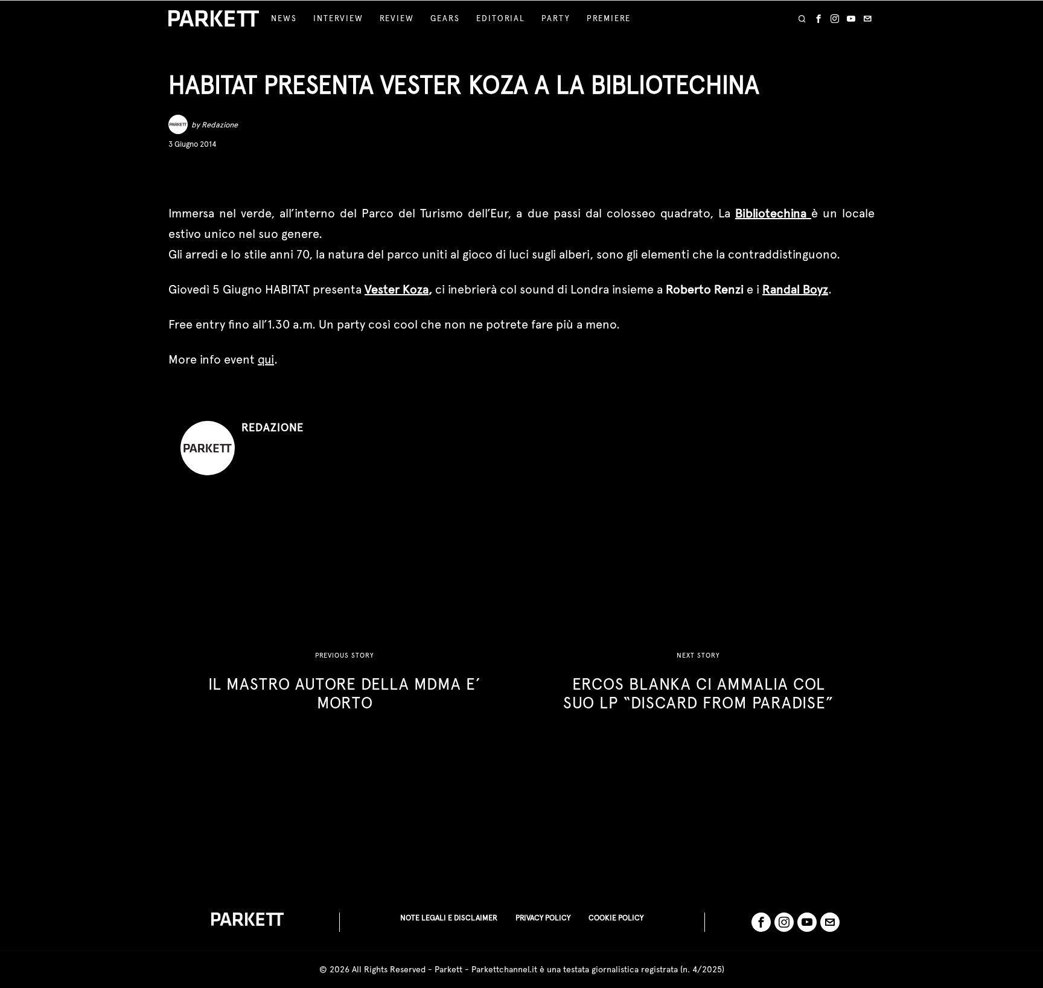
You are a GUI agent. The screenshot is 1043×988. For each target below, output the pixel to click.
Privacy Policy (542, 917)
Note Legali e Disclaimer (448, 917)
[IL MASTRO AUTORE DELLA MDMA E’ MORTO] (344, 681)
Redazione (220, 124)
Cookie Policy (615, 917)
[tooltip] (818, 18)
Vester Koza (397, 289)
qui (266, 359)
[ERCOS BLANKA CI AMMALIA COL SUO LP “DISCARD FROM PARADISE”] (698, 681)
